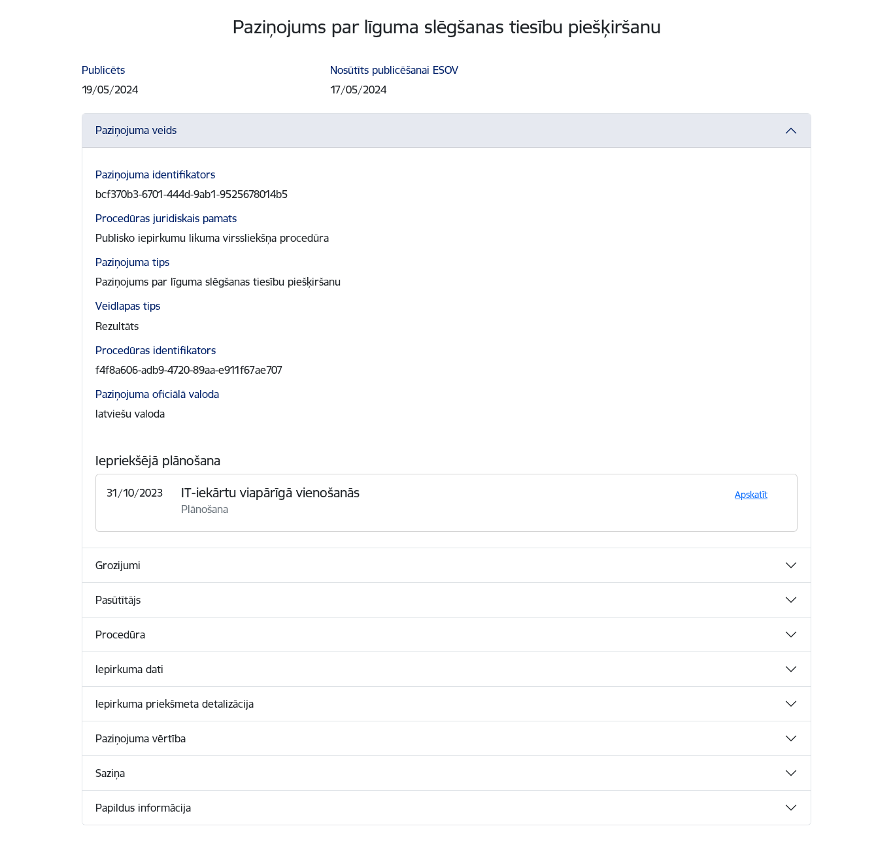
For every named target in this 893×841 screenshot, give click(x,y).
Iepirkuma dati (129, 669)
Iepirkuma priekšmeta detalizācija (174, 703)
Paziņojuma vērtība (140, 738)
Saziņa (110, 773)
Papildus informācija (143, 807)
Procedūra (120, 634)
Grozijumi (118, 565)
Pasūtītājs (118, 599)
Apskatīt (751, 495)
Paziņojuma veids (136, 130)
